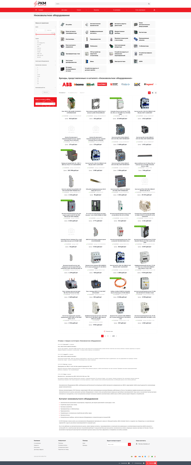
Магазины (37, 447)
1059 (113, 336)
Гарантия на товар (63, 449)
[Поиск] (149, 3)
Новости (36, 445)
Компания (37, 440)
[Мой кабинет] (154, 10)
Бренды (85, 445)
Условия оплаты (62, 445)
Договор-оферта (38, 449)
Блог (84, 443)
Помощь (60, 443)
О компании (37, 443)
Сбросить (45, 92)
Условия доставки (63, 447)
